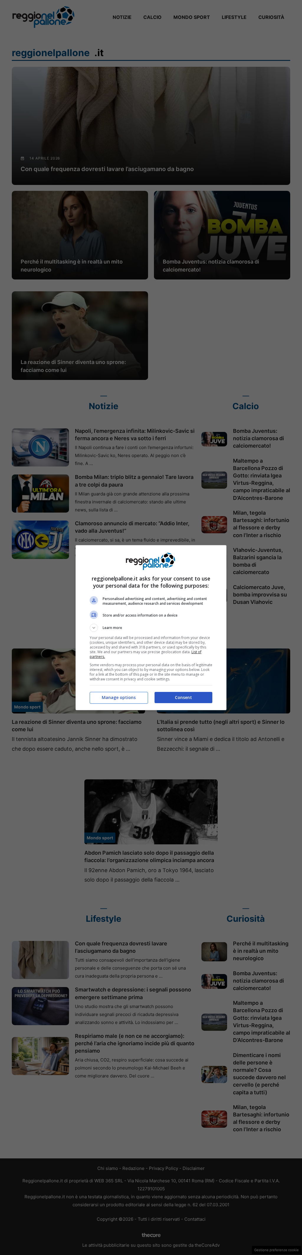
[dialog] (151, 627)
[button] (151, 628)
